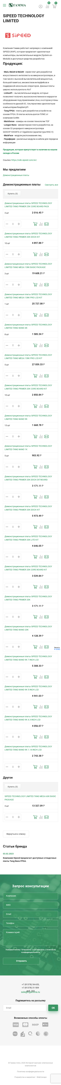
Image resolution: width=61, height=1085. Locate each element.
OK (53, 1008)
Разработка (20, 1077)
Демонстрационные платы (16, 175)
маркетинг (31, 1077)
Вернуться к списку (16, 834)
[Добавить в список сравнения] (40, 224)
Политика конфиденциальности (30, 1072)
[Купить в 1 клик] (35, 224)
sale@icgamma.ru (30, 992)
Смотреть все (51, 185)
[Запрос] (46, 224)
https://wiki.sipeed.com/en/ (24, 160)
